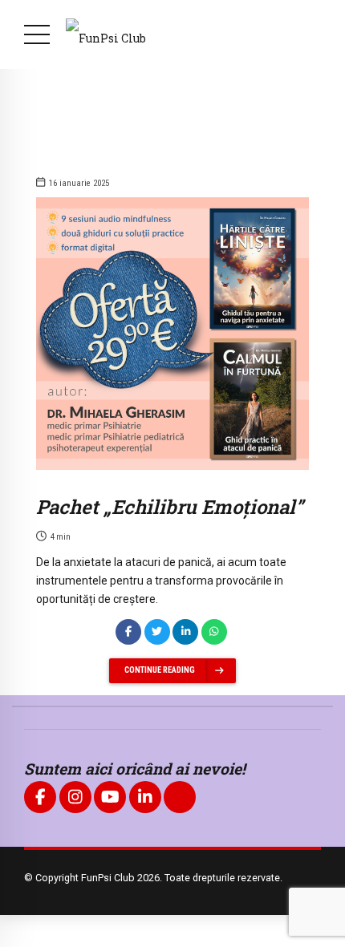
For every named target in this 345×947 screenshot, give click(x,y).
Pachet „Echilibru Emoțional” (169, 507)
